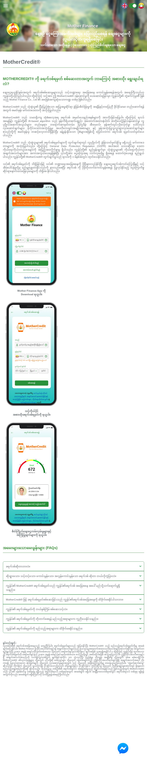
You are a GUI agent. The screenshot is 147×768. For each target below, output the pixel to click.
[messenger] (125, 748)
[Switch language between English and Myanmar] (133, 5)
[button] (73, 566)
